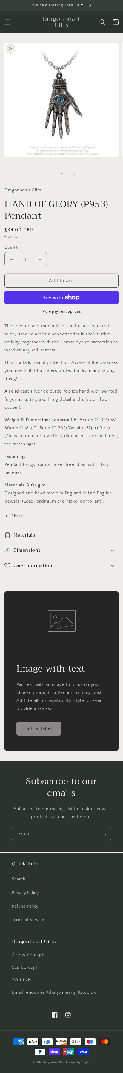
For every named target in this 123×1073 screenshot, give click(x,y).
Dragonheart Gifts (54, 1062)
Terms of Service (28, 919)
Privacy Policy (25, 893)
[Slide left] (48, 175)
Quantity (12, 247)
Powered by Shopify (78, 1062)
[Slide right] (74, 175)
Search (19, 879)
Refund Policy (25, 906)
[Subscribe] (104, 834)
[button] (7, 22)
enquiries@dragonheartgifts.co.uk (61, 992)
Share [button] (17, 516)
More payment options (61, 312)
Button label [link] (38, 728)
